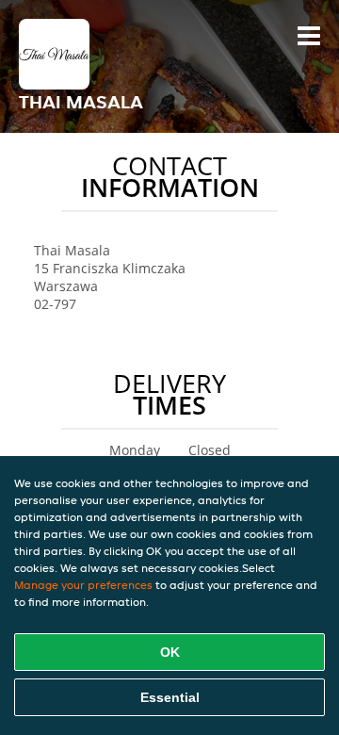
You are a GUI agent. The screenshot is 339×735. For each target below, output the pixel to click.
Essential (170, 697)
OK (170, 652)
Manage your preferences (83, 585)
